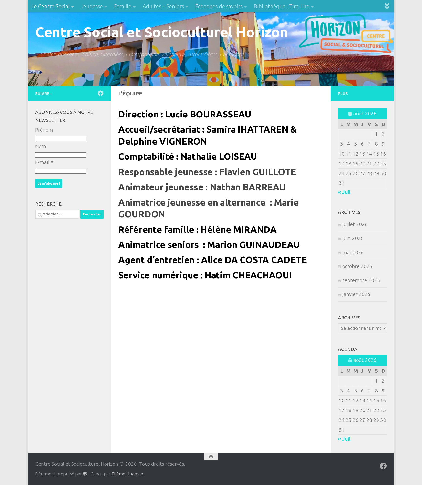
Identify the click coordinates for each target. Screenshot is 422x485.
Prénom (44, 130)
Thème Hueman (127, 473)
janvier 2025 (356, 294)
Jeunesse (92, 6)
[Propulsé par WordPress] (85, 474)
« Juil (344, 192)
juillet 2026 (355, 224)
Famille (122, 6)
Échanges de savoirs (219, 6)
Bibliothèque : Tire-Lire (281, 6)
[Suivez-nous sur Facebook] (101, 93)
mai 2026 (353, 252)
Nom (40, 146)
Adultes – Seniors (163, 6)
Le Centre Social (50, 6)
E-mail (44, 162)
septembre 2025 (361, 280)
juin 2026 (353, 238)
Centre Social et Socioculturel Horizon (161, 32)
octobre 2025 (357, 266)
